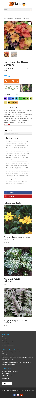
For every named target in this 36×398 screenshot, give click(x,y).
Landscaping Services (8, 345)
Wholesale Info (6, 343)
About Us (4, 339)
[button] (29, 23)
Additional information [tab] (11, 133)
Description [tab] (8, 130)
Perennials (10, 18)
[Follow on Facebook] (14, 395)
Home (5, 18)
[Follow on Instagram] (18, 395)
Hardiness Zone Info (7, 341)
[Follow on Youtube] (21, 395)
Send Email (6, 383)
